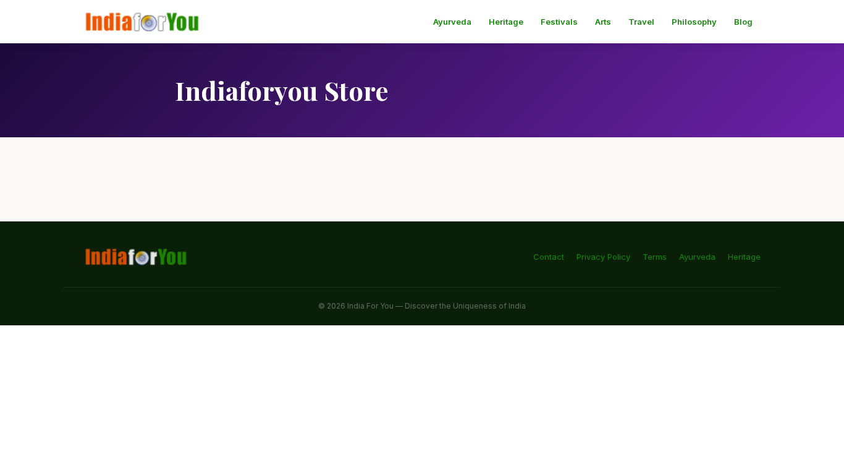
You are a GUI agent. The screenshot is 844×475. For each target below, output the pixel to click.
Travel (641, 22)
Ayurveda (452, 22)
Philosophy (694, 22)
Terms (655, 257)
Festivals (559, 22)
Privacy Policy (603, 257)
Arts (603, 22)
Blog (743, 22)
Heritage (506, 22)
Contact (548, 257)
